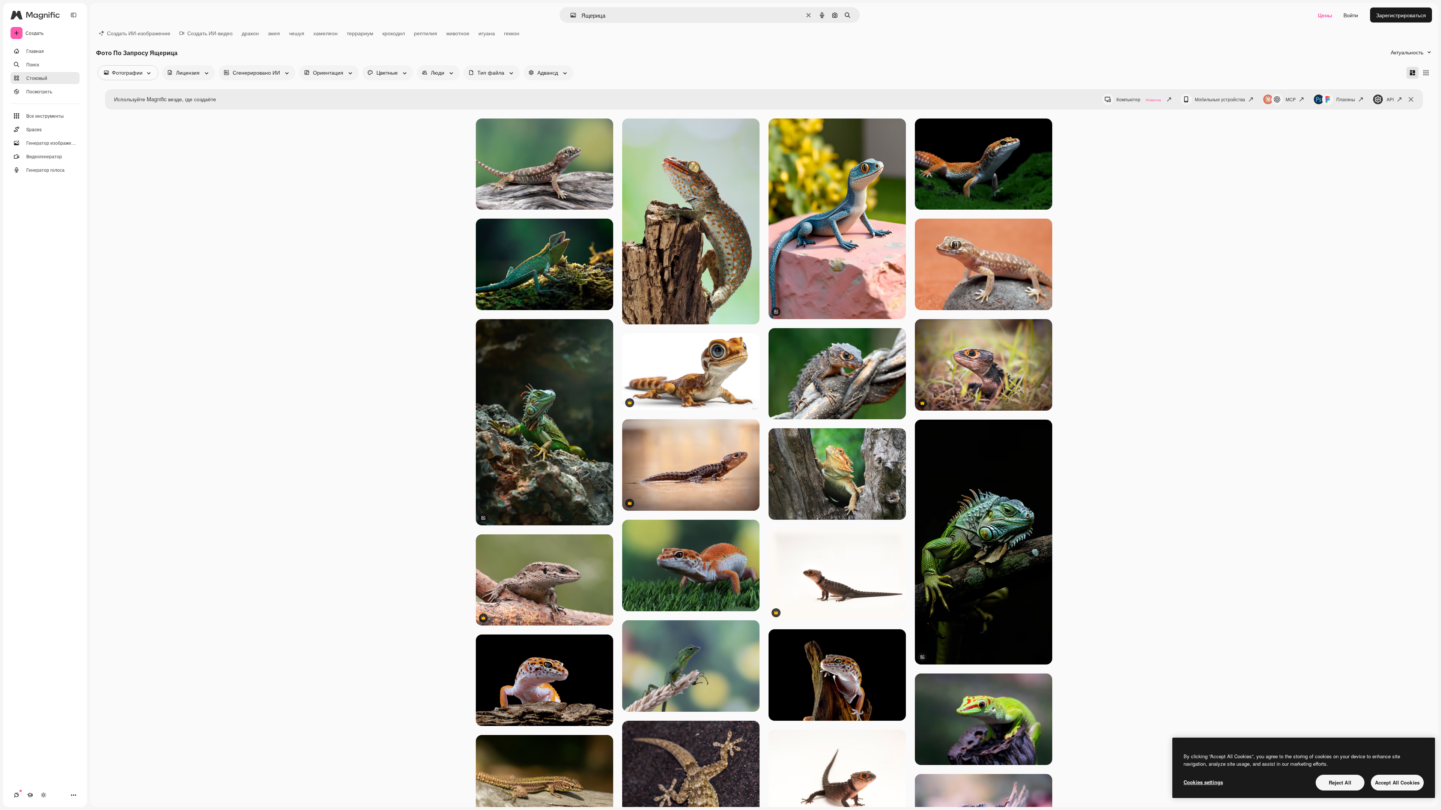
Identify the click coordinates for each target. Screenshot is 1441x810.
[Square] (1426, 73)
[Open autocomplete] (570, 15)
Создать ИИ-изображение (138, 33)
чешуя (296, 33)
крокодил (393, 33)
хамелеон (325, 33)
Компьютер (1138, 99)
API (1390, 99)
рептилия (425, 33)
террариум (360, 33)
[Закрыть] (1411, 99)
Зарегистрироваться (1401, 15)
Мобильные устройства (1220, 99)
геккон (511, 33)
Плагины (1345, 99)
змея (274, 33)
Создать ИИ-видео (210, 33)
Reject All (1340, 782)
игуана (486, 33)
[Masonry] (1412, 73)
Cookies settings (1203, 782)
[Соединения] (17, 795)
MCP (1291, 99)
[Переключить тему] (44, 795)
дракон (250, 33)
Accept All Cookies (1397, 782)
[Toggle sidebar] (74, 15)
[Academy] (30, 795)
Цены (1325, 15)
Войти (1350, 15)
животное (457, 33)
